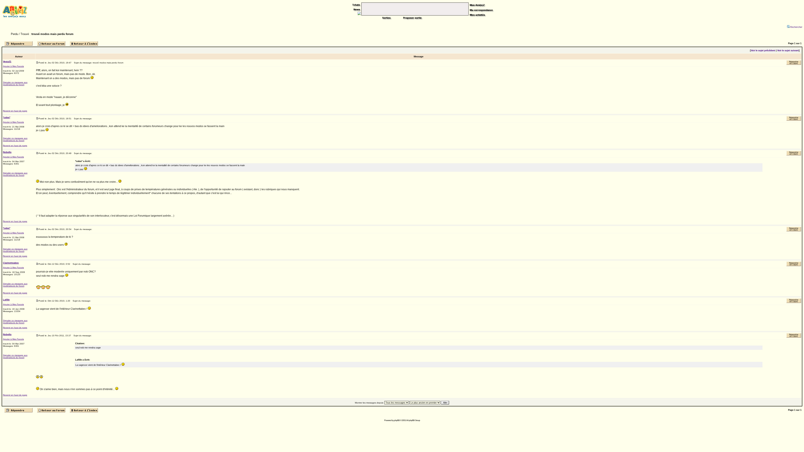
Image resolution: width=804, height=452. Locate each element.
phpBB (397, 420)
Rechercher (796, 27)
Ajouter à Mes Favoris (13, 66)
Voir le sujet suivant (788, 50)
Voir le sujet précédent (763, 50)
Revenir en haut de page (15, 111)
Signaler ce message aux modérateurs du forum (15, 83)
